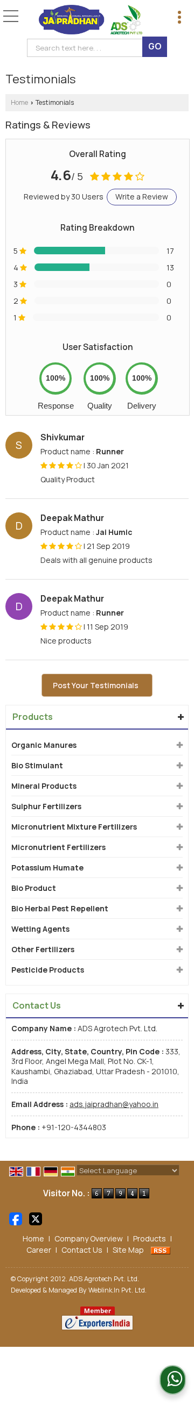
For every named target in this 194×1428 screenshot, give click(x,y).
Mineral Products (44, 786)
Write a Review (141, 196)
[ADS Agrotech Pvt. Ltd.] (91, 20)
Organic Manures (44, 745)
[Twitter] (35, 1218)
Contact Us (81, 1250)
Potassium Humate (47, 867)
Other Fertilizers (42, 949)
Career (38, 1250)
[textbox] (87, 48)
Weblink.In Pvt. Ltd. (117, 1290)
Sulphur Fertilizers (46, 806)
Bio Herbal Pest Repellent (59, 908)
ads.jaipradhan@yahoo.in (114, 1104)
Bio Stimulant (37, 765)
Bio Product (33, 888)
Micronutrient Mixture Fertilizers (74, 827)
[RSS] (160, 1250)
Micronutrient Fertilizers (58, 847)
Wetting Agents (40, 929)
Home (19, 102)
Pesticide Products (47, 970)
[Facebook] (15, 1218)
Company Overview (88, 1238)
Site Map (128, 1250)
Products (32, 717)
